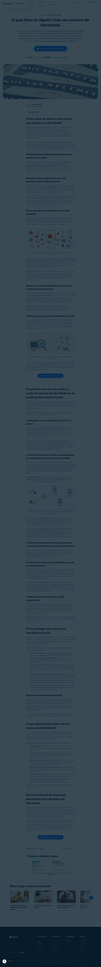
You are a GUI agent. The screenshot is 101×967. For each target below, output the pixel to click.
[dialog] (50, 483)
